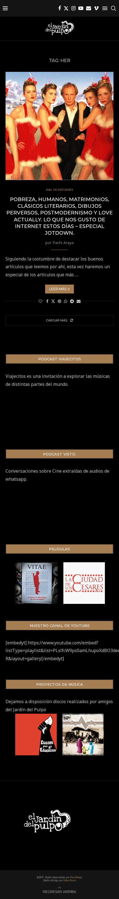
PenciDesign (76, 877)
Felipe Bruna (69, 880)
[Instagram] (73, 8)
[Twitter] (66, 8)
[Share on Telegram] (72, 301)
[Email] (88, 8)
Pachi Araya (63, 242)
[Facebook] (59, 8)
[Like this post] (40, 301)
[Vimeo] (96, 8)
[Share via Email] (79, 301)
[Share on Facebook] (47, 301)
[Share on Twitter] (53, 301)
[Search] (113, 8)
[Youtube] (80, 8)
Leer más (57, 289)
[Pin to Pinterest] (59, 301)
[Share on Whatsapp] (65, 301)
